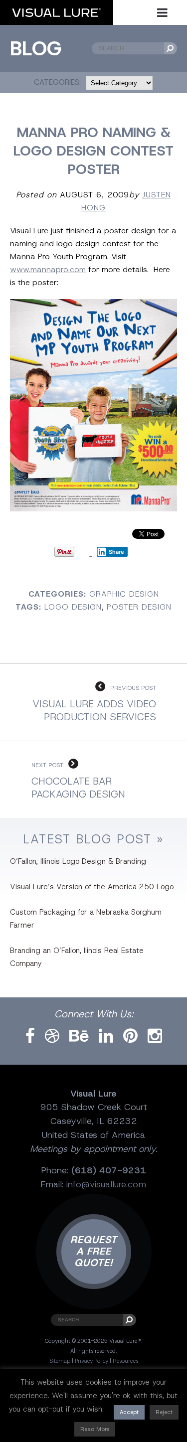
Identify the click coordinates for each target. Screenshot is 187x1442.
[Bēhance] (79, 1036)
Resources (125, 1360)
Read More (94, 1429)
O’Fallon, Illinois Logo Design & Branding (78, 861)
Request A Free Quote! (93, 1251)
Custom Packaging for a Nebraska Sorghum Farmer (86, 918)
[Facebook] (30, 1036)
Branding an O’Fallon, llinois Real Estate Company (77, 957)
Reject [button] (164, 1412)
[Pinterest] (130, 1036)
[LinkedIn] (106, 1036)
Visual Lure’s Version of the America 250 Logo (92, 887)
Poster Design (139, 607)
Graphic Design (124, 594)
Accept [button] (129, 1412)
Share (116, 551)
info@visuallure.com (106, 1184)
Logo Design (73, 607)
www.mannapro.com (48, 269)
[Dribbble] (52, 1036)
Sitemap (59, 1360)
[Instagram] (155, 1036)
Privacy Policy (91, 1360)
